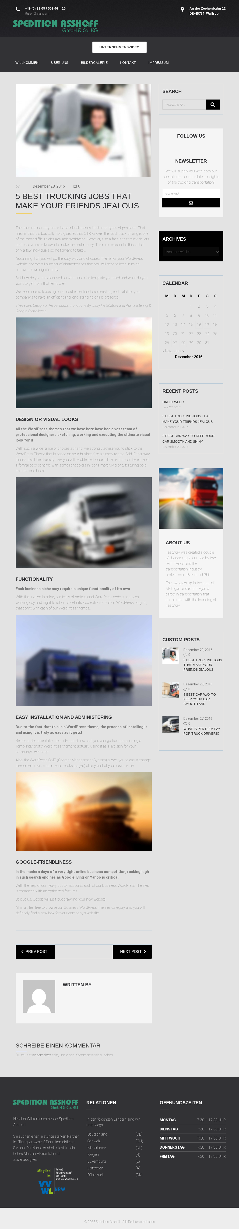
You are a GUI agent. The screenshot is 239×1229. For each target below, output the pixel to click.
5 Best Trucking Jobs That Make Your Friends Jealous (202, 664)
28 (183, 343)
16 (199, 325)
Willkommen (27, 62)
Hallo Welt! (173, 402)
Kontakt (128, 62)
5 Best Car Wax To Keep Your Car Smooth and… (199, 699)
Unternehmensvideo (119, 47)
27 (175, 343)
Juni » (179, 351)
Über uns (59, 62)
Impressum (158, 62)
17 (207, 325)
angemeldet (41, 1055)
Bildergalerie (94, 62)
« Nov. (167, 351)
